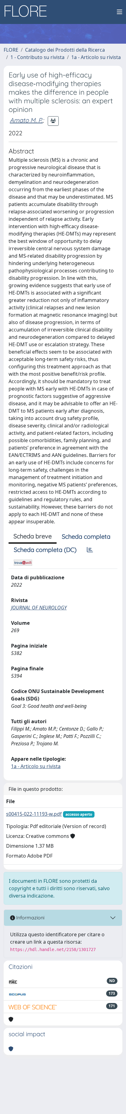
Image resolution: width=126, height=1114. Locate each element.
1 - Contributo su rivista (37, 57)
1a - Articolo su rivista (96, 57)
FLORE (11, 49)
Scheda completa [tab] (86, 536)
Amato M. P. (26, 120)
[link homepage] (28, 12)
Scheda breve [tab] (32, 536)
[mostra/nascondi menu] (119, 12)
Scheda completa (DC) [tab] (45, 549)
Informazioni (29, 917)
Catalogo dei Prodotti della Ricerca (65, 49)
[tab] (90, 549)
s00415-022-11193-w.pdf (34, 814)
